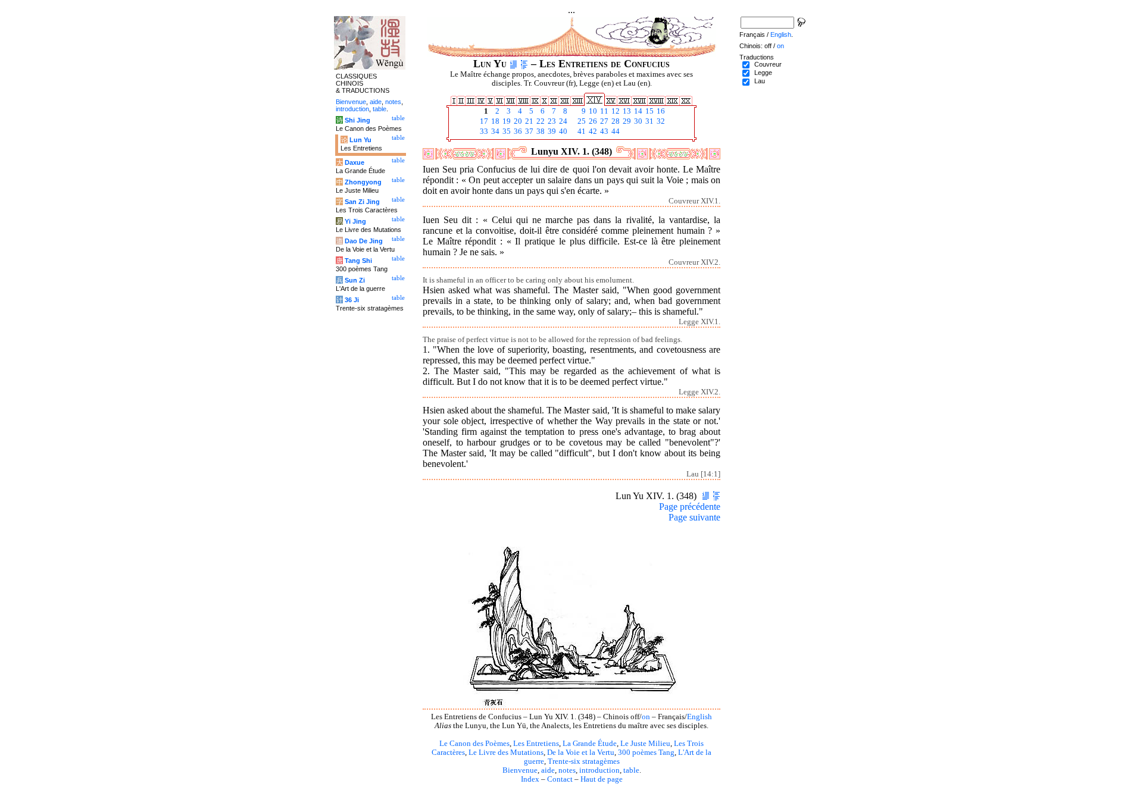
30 (637, 121)
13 (626, 111)
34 (494, 131)
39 (551, 131)
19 (506, 121)
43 (603, 131)
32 (660, 121)
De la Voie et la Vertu (580, 752)
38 (540, 131)
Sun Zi (355, 280)
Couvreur (768, 64)
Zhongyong (363, 182)
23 (551, 121)
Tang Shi (358, 260)
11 (603, 111)
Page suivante (694, 517)
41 (581, 131)
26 (592, 121)
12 (615, 111)
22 (540, 121)
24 (562, 121)
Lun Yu (360, 139)
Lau (759, 80)
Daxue (354, 162)
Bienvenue (520, 770)
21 (528, 121)
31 (649, 121)
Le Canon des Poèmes (474, 743)
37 (528, 131)
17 (483, 121)
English (699, 717)
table (631, 770)
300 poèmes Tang (646, 752)
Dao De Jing (364, 240)
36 (517, 131)
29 (626, 121)
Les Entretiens (536, 743)
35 (506, 131)
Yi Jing (355, 221)
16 (660, 111)
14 (637, 111)
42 (592, 131)
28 (615, 121)
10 (592, 111)
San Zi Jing (362, 201)
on (646, 717)
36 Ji (352, 299)
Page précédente (689, 506)
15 (649, 111)
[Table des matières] (524, 64)
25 (581, 121)
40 (562, 131)
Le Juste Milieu (645, 743)
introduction (599, 770)
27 (603, 121)
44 (615, 131)
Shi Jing (357, 120)
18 (494, 121)
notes (567, 770)
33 (483, 131)
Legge (763, 72)
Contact (560, 779)
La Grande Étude (590, 743)
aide (548, 770)
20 (517, 121)
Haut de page (601, 779)
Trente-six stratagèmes (584, 761)
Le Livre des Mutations (506, 752)
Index (530, 779)
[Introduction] (513, 64)
